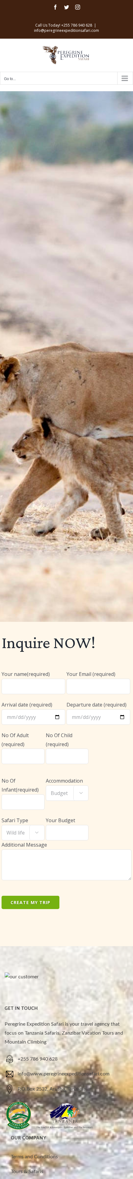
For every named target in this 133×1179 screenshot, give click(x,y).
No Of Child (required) (59, 740)
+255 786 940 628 (38, 1059)
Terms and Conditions (34, 1156)
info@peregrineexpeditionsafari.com (66, 30)
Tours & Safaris (27, 1171)
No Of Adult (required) (15, 740)
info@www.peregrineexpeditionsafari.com (63, 1073)
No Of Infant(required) (20, 785)
